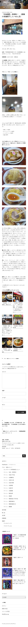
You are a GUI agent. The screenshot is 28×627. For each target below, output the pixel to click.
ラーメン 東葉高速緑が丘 (10, 504)
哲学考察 (4, 509)
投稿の (4, 608)
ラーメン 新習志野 (8, 493)
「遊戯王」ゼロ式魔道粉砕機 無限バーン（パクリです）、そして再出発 (19, 536)
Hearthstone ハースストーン (9, 464)
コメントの (6, 611)
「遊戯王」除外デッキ (18, 557)
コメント (4, 371)
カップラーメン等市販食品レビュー (12, 469)
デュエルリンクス (8, 523)
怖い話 (3, 512)
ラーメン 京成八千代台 (9, 474)
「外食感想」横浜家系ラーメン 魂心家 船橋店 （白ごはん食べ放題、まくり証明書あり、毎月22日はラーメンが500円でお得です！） (18, 307)
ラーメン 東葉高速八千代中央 (11, 498)
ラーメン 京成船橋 (15, 358)
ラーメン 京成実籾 (8, 485)
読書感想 (4, 518)
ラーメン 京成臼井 (8, 488)
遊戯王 (3, 521)
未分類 (3, 515)
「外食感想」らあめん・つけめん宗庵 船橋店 (7, 350)
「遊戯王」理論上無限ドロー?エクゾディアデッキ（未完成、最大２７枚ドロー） (19, 582)
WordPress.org (5, 614)
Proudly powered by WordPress (9, 623)
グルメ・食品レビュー (7, 358)
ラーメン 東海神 (8, 496)
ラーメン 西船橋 (8, 506)
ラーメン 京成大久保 (9, 480)
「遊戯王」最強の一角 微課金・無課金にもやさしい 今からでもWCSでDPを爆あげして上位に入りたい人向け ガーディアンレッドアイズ (19, 572)
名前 (3, 390)
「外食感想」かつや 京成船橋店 (17, 349)
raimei (11, 12)
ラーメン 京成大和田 (9, 482)
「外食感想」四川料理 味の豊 (18, 326)
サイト (3, 404)
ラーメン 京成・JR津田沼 (10, 472)
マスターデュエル (8, 525)
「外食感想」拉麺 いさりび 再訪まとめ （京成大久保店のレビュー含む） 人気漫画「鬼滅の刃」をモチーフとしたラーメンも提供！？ (7, 330)
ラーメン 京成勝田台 (9, 477)
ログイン (4, 605)
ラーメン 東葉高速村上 (9, 501)
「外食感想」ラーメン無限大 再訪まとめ (7, 303)
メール (4, 397)
